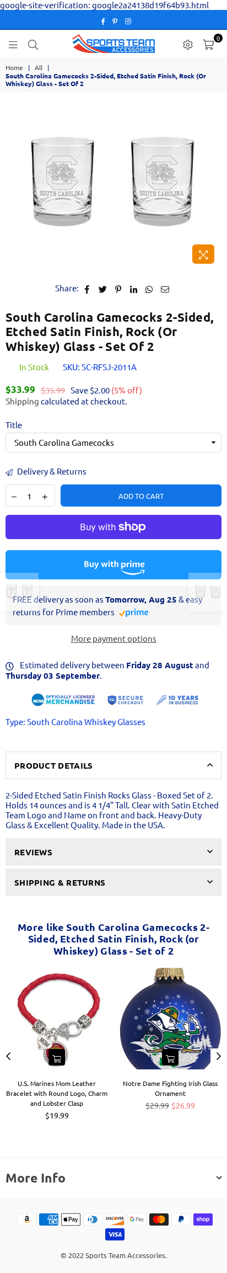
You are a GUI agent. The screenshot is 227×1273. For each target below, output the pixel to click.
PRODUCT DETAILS (53, 765)
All (38, 67)
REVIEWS (33, 851)
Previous (8, 1056)
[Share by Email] (165, 288)
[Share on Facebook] (87, 288)
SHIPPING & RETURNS (59, 882)
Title (14, 425)
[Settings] (188, 43)
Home (14, 67)
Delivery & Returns (51, 471)
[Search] (33, 43)
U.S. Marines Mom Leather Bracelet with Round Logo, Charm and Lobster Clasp (56, 1093)
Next (218, 1056)
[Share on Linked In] (134, 288)
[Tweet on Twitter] (103, 288)
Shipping (22, 401)
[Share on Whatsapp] (149, 288)
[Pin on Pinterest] (119, 288)
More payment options (113, 638)
